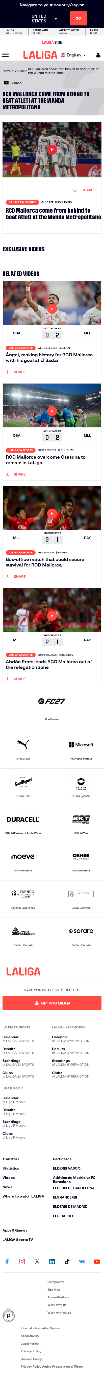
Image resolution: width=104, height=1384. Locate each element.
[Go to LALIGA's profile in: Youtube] (96, 1261)
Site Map (53, 1289)
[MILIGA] (96, 55)
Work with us (56, 1304)
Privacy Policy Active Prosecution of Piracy (52, 1366)
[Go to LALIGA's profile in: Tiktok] (66, 1261)
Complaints (55, 1281)
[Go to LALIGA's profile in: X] (37, 1261)
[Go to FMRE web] (24, 1315)
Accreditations (58, 1297)
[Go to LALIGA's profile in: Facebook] (7, 1261)
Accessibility (30, 1335)
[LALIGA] (40, 55)
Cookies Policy (31, 1359)
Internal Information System (41, 1328)
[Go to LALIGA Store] (52, 42)
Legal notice (30, 1343)
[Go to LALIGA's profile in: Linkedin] (52, 1261)
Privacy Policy (31, 1351)
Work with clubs (59, 1312)
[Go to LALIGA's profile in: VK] (82, 1261)
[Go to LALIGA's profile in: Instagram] (22, 1261)
